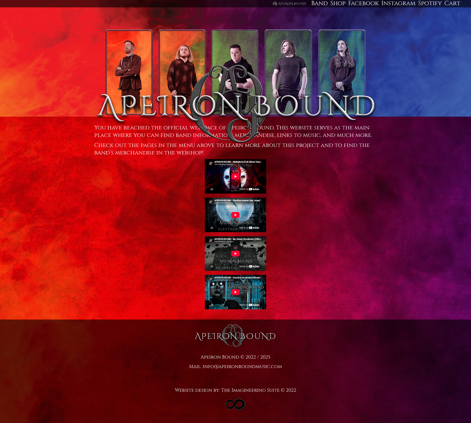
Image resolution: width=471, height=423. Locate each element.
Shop (338, 3)
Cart (452, 3)
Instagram (398, 3)
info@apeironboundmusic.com (242, 366)
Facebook (363, 3)
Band (319, 3)
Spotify (430, 3)
